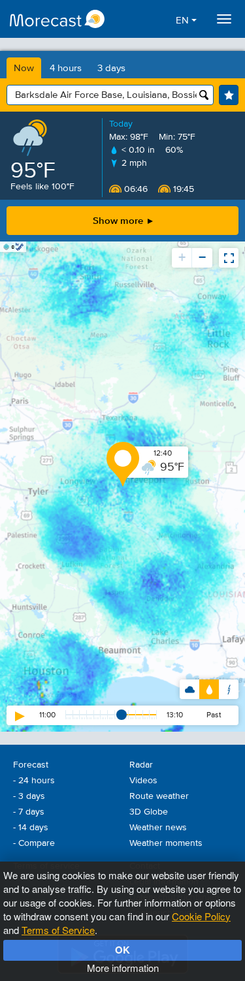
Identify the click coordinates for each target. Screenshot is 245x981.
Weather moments (166, 843)
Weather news (158, 827)
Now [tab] (24, 68)
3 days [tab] (111, 68)
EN (183, 20)
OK (122, 949)
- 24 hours (34, 780)
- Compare (34, 843)
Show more (119, 220)
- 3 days (29, 796)
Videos (143, 780)
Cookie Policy (201, 916)
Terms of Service (58, 930)
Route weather (159, 796)
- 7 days (28, 812)
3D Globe (148, 812)
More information (123, 967)
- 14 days (30, 827)
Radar (141, 765)
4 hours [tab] (66, 68)
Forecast (30, 765)
